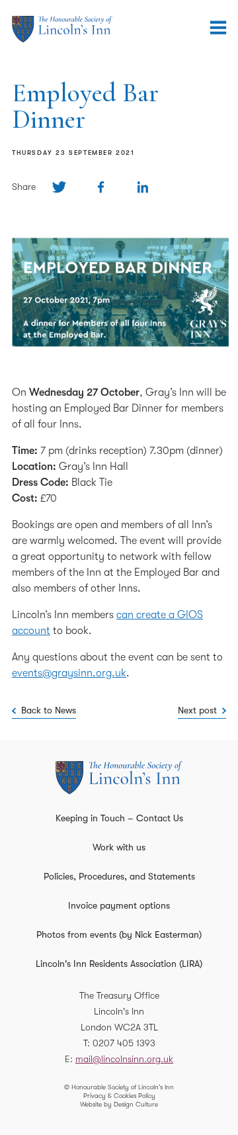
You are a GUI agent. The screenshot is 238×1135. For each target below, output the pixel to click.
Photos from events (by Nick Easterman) (119, 934)
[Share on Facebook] (100, 187)
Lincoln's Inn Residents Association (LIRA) (119, 963)
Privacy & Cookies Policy (119, 1095)
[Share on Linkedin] (142, 187)
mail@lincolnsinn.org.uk (124, 1059)
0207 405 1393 (124, 1043)
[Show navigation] (218, 27)
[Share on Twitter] (59, 187)
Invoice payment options (119, 905)
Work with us (119, 847)
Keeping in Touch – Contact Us (119, 818)
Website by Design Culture (119, 1104)
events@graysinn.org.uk (69, 673)
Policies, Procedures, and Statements (119, 876)
